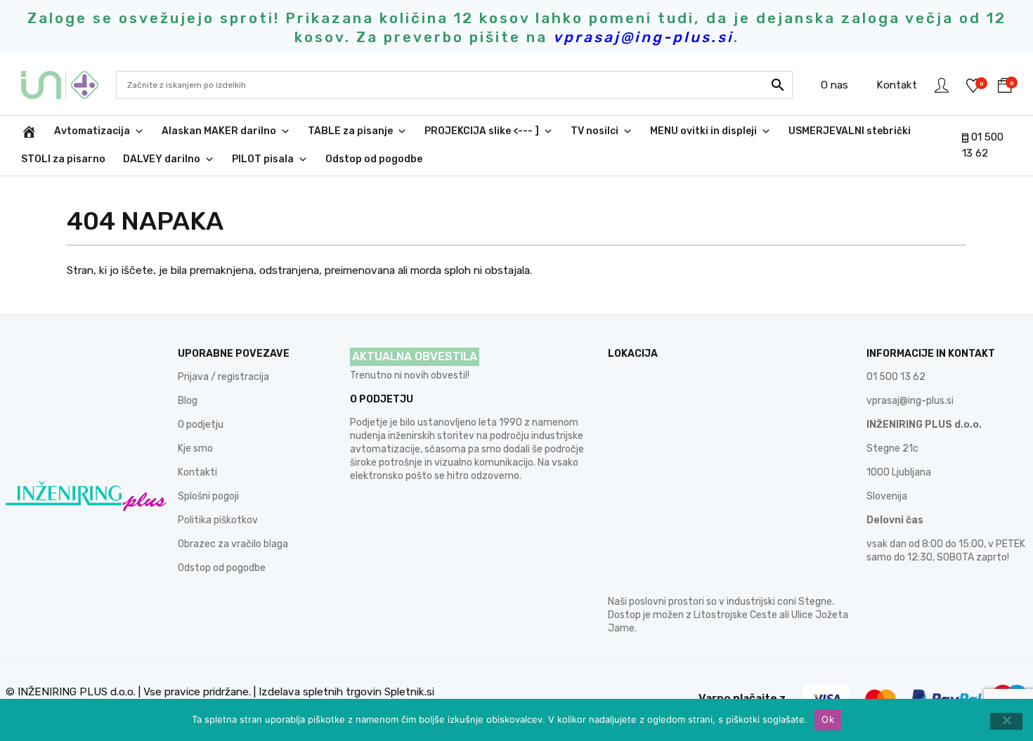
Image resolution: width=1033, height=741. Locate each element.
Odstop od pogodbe (373, 159)
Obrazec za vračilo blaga (233, 544)
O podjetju (200, 425)
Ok (827, 719)
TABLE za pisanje (350, 131)
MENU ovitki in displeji (703, 131)
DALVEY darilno (161, 159)
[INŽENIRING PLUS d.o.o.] (68, 85)
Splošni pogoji (208, 496)
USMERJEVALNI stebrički (849, 131)
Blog (187, 401)
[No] (1006, 721)
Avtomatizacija (92, 131)
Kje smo (195, 448)
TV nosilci (594, 131)
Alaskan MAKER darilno (219, 131)
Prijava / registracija (223, 377)
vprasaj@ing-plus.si (910, 401)
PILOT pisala (263, 159)
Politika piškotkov (218, 520)
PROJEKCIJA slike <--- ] (481, 131)
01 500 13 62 (895, 377)
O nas (834, 85)
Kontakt (896, 85)
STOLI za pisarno (63, 159)
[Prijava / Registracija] (942, 85)
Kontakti (197, 472)
